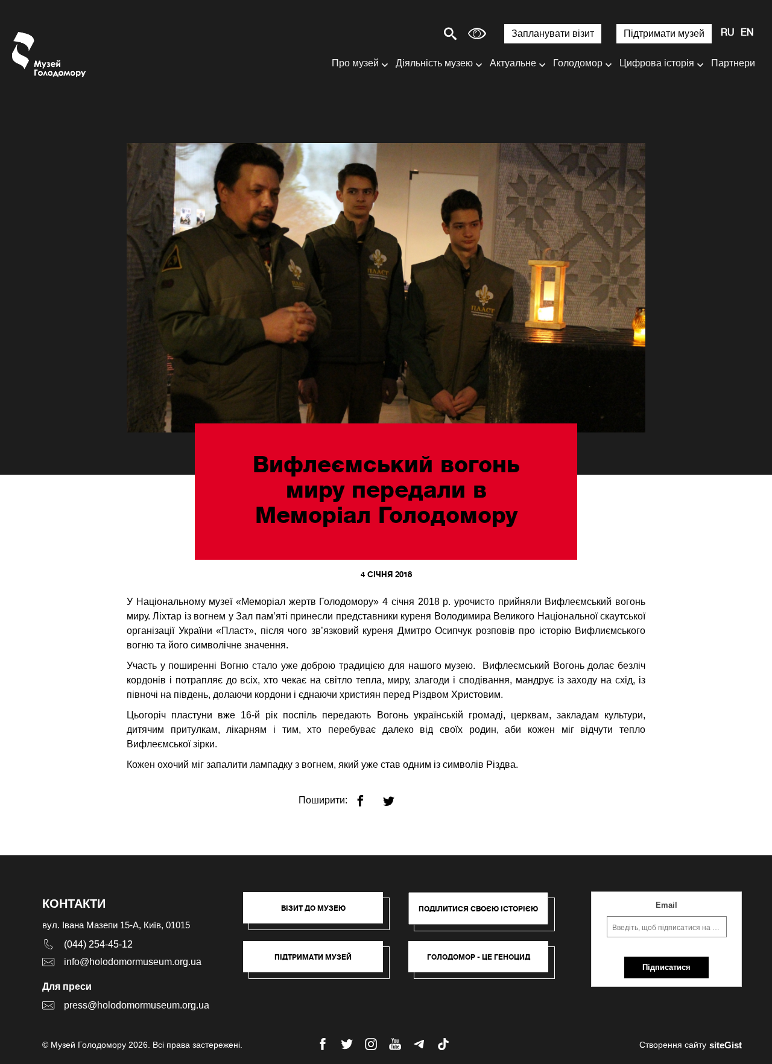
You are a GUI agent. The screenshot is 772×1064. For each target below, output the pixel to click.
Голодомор (578, 63)
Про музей (355, 63)
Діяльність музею (434, 63)
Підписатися (666, 967)
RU (728, 33)
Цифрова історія (656, 63)
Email (666, 905)
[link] (319, 962)
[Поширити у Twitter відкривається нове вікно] (396, 796)
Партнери (733, 63)
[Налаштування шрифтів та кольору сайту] (477, 33)
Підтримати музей (664, 33)
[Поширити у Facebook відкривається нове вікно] (367, 796)
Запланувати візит (552, 33)
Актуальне (513, 63)
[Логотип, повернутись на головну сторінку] (49, 54)
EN (747, 33)
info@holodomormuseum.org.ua (132, 962)
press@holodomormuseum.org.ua (136, 1005)
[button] (319, 914)
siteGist (725, 1045)
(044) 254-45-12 (98, 944)
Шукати (408, 33)
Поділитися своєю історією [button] (478, 908)
